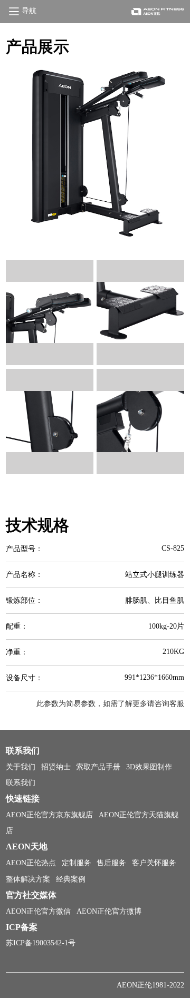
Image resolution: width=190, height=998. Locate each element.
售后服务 (111, 863)
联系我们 (20, 783)
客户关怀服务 (154, 863)
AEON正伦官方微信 (38, 911)
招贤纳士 (56, 767)
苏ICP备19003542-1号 (40, 943)
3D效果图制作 (149, 767)
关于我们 (20, 767)
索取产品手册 (98, 767)
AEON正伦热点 (31, 863)
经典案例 (71, 879)
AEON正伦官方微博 (109, 911)
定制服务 (76, 863)
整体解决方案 (28, 879)
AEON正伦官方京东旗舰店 (49, 815)
